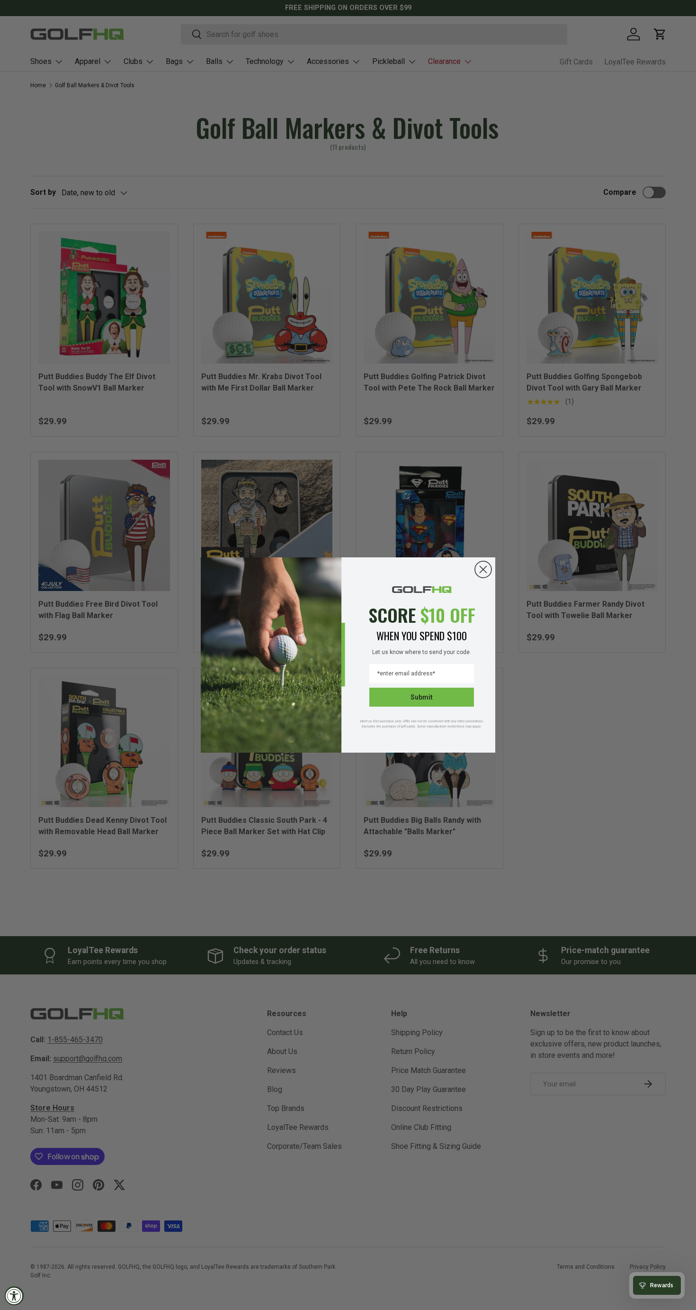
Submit (421, 697)
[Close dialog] (483, 569)
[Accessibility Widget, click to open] (14, 1295)
